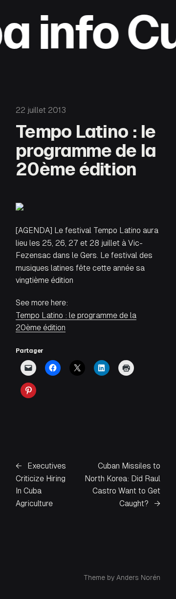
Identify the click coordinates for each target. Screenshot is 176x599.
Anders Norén (138, 577)
